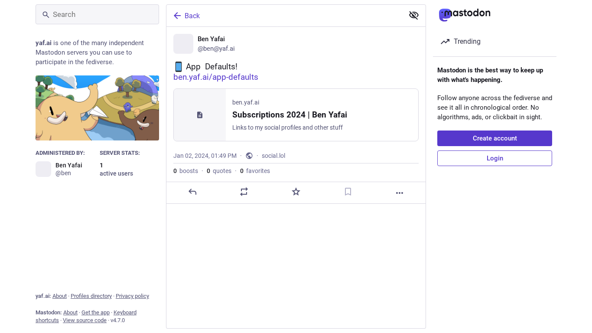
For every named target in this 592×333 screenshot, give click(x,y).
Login (495, 158)
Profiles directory (91, 296)
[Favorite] (296, 191)
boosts (185, 170)
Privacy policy (132, 296)
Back (192, 16)
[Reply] (192, 191)
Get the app (95, 312)
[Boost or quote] (244, 191)
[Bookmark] (348, 191)
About (59, 296)
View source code (85, 320)
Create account (495, 138)
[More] (399, 193)
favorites (255, 170)
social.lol (273, 155)
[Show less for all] (414, 15)
